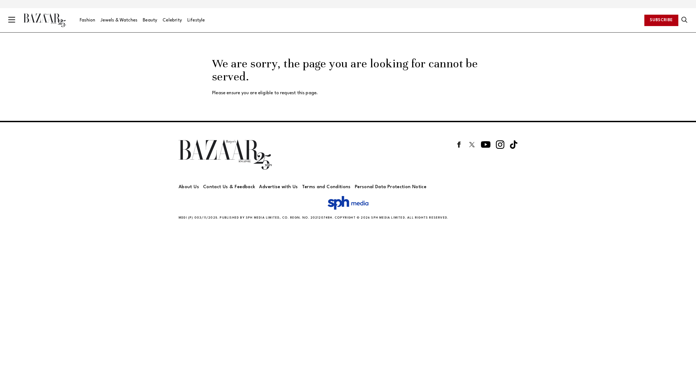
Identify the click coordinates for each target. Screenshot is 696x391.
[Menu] (11, 20)
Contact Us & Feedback (229, 187)
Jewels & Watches (119, 20)
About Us (189, 187)
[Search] (684, 20)
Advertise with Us (278, 187)
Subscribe (661, 20)
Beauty (150, 20)
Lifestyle (196, 20)
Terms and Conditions (326, 187)
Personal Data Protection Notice (390, 187)
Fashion (87, 20)
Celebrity (172, 20)
